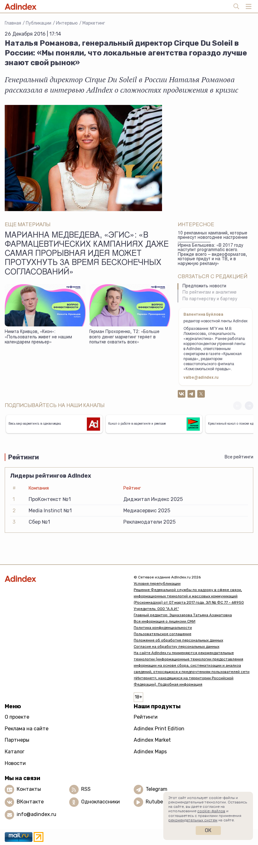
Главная (13, 23)
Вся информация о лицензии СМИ (164, 621)
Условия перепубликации (157, 583)
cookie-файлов (211, 811)
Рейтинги (146, 717)
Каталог (15, 752)
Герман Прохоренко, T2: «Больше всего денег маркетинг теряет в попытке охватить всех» (124, 337)
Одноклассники (100, 802)
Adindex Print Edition (159, 729)
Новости (15, 763)
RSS (86, 789)
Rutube (154, 802)
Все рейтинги (239, 457)
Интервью (67, 23)
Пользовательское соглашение (162, 634)
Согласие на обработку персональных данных (176, 646)
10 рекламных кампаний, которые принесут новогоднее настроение (213, 235)
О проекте (17, 717)
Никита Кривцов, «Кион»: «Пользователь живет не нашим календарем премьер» (38, 337)
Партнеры (17, 740)
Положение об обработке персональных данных (178, 640)
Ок (208, 830)
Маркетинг (93, 23)
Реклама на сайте (26, 729)
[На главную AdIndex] (64, 578)
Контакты (29, 789)
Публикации (38, 23)
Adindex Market (152, 740)
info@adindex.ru (36, 814)
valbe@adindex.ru (201, 378)
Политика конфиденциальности (163, 627)
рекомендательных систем (192, 820)
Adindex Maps (150, 752)
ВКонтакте (30, 802)
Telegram (156, 789)
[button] (249, 405)
